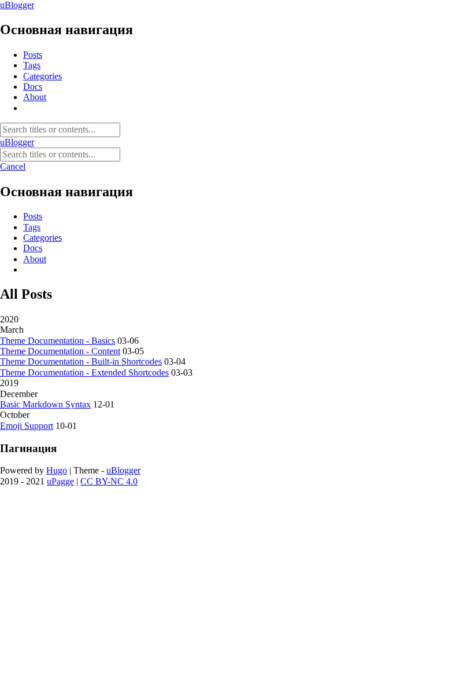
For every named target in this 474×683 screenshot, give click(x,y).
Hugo (56, 470)
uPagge (60, 481)
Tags (31, 65)
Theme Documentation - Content (60, 351)
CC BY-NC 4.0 (109, 481)
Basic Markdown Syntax (45, 404)
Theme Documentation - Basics (57, 341)
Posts (32, 55)
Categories (42, 76)
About (34, 97)
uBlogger (17, 5)
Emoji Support (26, 426)
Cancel (12, 166)
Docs (32, 86)
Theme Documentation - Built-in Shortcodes (81, 361)
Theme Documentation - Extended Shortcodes (84, 372)
